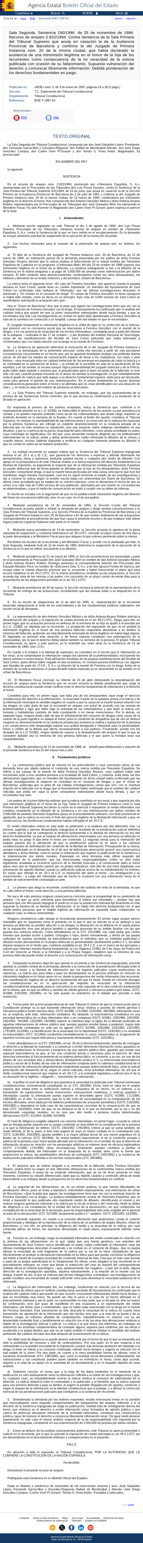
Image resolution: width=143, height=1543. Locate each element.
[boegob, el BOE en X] (62, 1530)
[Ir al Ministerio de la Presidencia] (7, 5)
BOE (32, 18)
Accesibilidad (93, 1518)
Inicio (23, 18)
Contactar (24, 1518)
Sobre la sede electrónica (46, 1518)
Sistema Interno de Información (52, 1520)
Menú (119, 13)
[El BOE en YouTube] (90, 1530)
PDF (24, 117)
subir (131, 1504)
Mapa (65, 1518)
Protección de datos (114, 1518)
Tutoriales (77, 1520)
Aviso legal (77, 1518)
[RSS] (52, 1530)
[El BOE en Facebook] (71, 1530)
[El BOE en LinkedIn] (81, 1530)
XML (56, 117)
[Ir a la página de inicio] (72, 5)
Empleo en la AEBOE (96, 1520)
